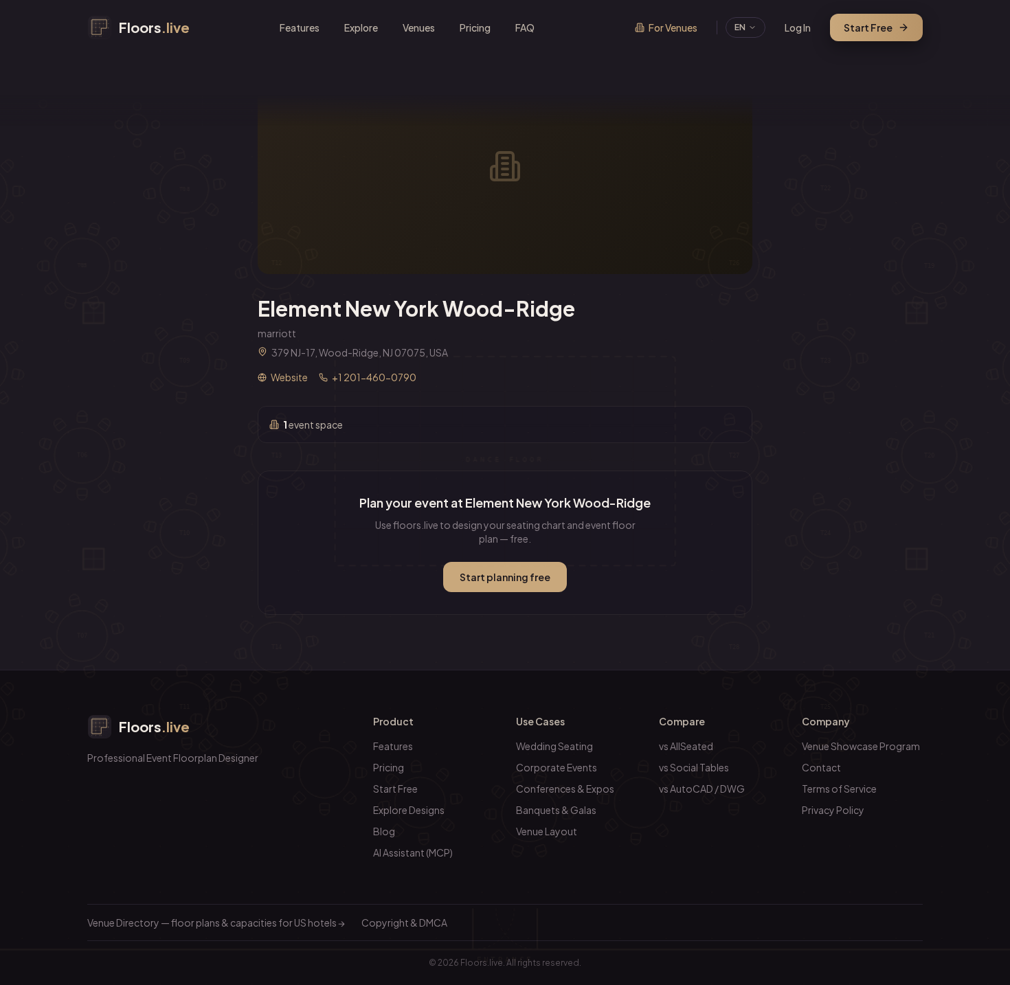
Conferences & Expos (565, 788)
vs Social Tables (694, 767)
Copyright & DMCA (404, 922)
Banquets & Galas (556, 810)
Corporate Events (556, 767)
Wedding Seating (554, 746)
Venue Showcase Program (861, 746)
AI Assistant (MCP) (413, 852)
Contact (821, 767)
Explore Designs (409, 810)
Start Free (868, 27)
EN (739, 27)
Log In (798, 27)
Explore (361, 27)
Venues (419, 27)
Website (289, 377)
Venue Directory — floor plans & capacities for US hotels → (216, 922)
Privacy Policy (833, 810)
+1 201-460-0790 (374, 377)
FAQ (525, 27)
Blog (384, 831)
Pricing (475, 27)
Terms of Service (839, 788)
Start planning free (505, 577)
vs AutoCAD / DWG (702, 788)
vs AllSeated (686, 746)
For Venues (673, 27)
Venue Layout (546, 831)
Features (299, 27)
